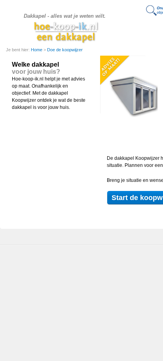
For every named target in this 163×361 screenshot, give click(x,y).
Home (37, 49)
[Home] (66, 32)
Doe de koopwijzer (65, 49)
